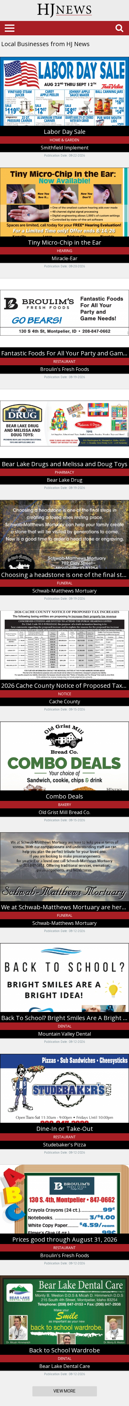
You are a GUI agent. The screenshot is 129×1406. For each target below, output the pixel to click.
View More (64, 1391)
